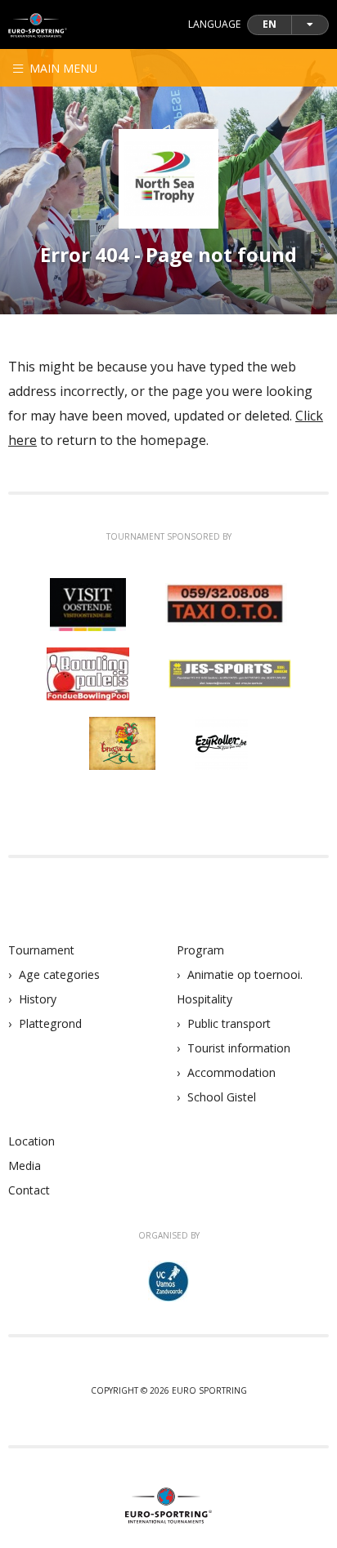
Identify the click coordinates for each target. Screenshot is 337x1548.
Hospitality (204, 999)
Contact (29, 1190)
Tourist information (238, 1048)
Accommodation (231, 1072)
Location (31, 1141)
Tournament (41, 950)
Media (24, 1165)
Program (200, 950)
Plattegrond (50, 1023)
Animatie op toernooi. (245, 974)
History (37, 999)
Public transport (229, 1023)
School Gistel (221, 1097)
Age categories (59, 974)
